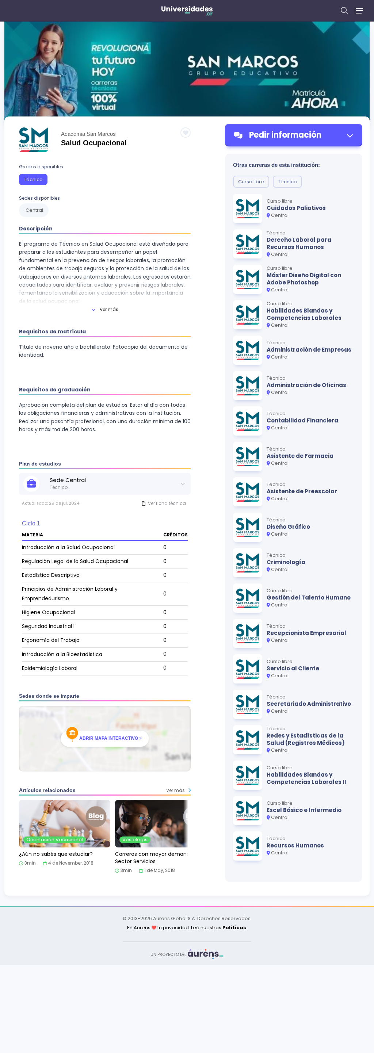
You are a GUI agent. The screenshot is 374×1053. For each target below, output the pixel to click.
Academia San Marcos (88, 134)
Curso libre (251, 181)
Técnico (33, 179)
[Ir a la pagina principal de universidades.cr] (187, 11)
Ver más (109, 309)
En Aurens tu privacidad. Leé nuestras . (187, 927)
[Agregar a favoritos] (185, 132)
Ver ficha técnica (167, 503)
